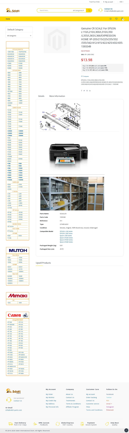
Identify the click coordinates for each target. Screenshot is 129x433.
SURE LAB (16, 182)
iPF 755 (10, 336)
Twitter (109, 397)
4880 (9, 80)
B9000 (9, 161)
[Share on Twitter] (84, 90)
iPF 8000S (10, 362)
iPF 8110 (10, 364)
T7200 (20, 126)
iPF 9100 (21, 371)
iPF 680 (10, 329)
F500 (9, 138)
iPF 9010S (10, 371)
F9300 (9, 154)
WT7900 (10, 91)
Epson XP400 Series (66, 242)
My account (90, 394)
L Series (15, 191)
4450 (9, 77)
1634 (9, 303)
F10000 (10, 156)
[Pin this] (87, 90)
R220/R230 (11, 54)
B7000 (20, 159)
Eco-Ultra (16, 255)
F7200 (9, 152)
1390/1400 (11, 52)
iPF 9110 (10, 373)
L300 (9, 196)
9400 (20, 91)
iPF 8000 (21, 359)
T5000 (9, 119)
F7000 (9, 149)
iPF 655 (21, 327)
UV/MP (15, 264)
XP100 (9, 212)
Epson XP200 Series (66, 238)
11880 (20, 101)
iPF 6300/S (22, 355)
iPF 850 (10, 350)
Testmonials (70, 401)
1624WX (10, 278)
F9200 (20, 152)
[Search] (89, 10)
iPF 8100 (21, 362)
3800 (9, 73)
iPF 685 (21, 329)
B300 (9, 236)
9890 (20, 98)
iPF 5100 (21, 352)
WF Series (11, 226)
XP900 (9, 222)
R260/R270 (11, 56)
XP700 (9, 219)
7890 (9, 89)
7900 (20, 89)
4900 (20, 80)
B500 (20, 236)
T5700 (9, 124)
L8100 (20, 205)
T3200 (9, 114)
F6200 (20, 145)
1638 (20, 303)
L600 (20, 198)
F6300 (9, 147)
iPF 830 (10, 348)
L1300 (9, 203)
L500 (9, 198)
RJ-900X (10, 276)
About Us (69, 394)
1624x (9, 260)
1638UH (10, 271)
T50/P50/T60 (22, 52)
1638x (9, 262)
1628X (20, 276)
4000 (9, 75)
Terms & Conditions (73, 404)
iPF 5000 (10, 352)
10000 (20, 103)
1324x (20, 257)
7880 (20, 87)
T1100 (9, 238)
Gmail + (109, 404)
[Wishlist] (116, 19)
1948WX (21, 281)
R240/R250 (22, 54)
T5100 (20, 119)
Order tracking (91, 397)
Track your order (94, 2)
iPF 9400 (21, 373)
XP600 (20, 217)
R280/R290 (22, 56)
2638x (20, 262)
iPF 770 (21, 338)
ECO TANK (16, 229)
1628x (20, 260)
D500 (9, 184)
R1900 (20, 63)
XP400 (20, 215)
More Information (57, 96)
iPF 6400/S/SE (23, 357)
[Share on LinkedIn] (90, 90)
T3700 (9, 117)
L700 (9, 201)
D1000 (20, 187)
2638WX (10, 283)
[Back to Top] (126, 430)
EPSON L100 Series (66, 231)
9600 (20, 94)
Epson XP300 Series (66, 240)
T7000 (9, 126)
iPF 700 (10, 331)
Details (41, 96)
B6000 (9, 159)
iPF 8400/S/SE (12, 366)
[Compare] (110, 19)
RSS (107, 401)
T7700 (9, 128)
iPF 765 (10, 338)
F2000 (9, 140)
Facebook (110, 394)
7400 (9, 82)
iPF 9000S (21, 369)
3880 (20, 73)
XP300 (9, 215)
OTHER (15, 233)
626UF (20, 267)
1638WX (21, 278)
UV (13, 300)
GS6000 (10, 103)
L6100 (9, 205)
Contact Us (108, 9)
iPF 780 (10, 341)
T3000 (9, 112)
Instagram (110, 407)
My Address (50, 404)
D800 (9, 187)
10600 (9, 105)
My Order (49, 394)
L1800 (20, 203)
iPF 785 (21, 341)
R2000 (9, 66)
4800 (20, 77)
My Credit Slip (51, 401)
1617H (20, 269)
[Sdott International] (13, 10)
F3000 (20, 142)
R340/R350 (11, 61)
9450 (9, 94)
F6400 (20, 147)
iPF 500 (10, 322)
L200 (20, 194)
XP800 (20, 219)
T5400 (20, 121)
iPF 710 (21, 331)
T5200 (9, 121)
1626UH (10, 269)
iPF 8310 (21, 364)
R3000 (20, 68)
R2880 (9, 68)
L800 (20, 201)
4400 (20, 75)
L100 (9, 194)
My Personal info (52, 407)
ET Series (10, 231)
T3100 (20, 112)
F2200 (9, 142)
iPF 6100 (10, 355)
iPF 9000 (10, 369)
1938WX (10, 281)
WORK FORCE (17, 224)
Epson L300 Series (66, 236)
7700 (20, 84)
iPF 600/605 (11, 324)
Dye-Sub (15, 274)
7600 (9, 84)
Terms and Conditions (94, 410)
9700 (9, 96)
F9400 (20, 154)
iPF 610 (21, 324)
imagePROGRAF (18, 320)
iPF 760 (21, 336)
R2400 (20, 66)
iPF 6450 (10, 359)
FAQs (88, 407)
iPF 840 (21, 348)
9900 (9, 101)
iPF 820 (10, 345)
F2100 (20, 140)
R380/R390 (22, 61)
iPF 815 (21, 343)
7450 (20, 82)
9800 (20, 96)
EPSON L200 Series (66, 233)
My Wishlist (50, 397)
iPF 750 (21, 334)
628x (9, 257)
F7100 (20, 149)
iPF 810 (10, 343)
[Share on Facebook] (81, 90)
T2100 (9, 110)
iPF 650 (10, 327)
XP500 (9, 217)
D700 (20, 184)
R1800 (9, 63)
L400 (20, 196)
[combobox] (53, 10)
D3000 (9, 189)
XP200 (20, 212)
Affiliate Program (72, 407)
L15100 (10, 208)
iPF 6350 (10, 357)
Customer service (92, 404)
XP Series (16, 210)
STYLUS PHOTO (18, 49)
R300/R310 (11, 59)
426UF (9, 267)
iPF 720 (10, 334)
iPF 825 (21, 345)
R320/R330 (22, 59)
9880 (9, 98)
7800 (9, 87)
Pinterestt (110, 410)
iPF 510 (21, 322)
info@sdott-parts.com (14, 410)
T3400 (20, 114)
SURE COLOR (17, 108)
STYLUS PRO (17, 70)
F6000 (9, 145)
